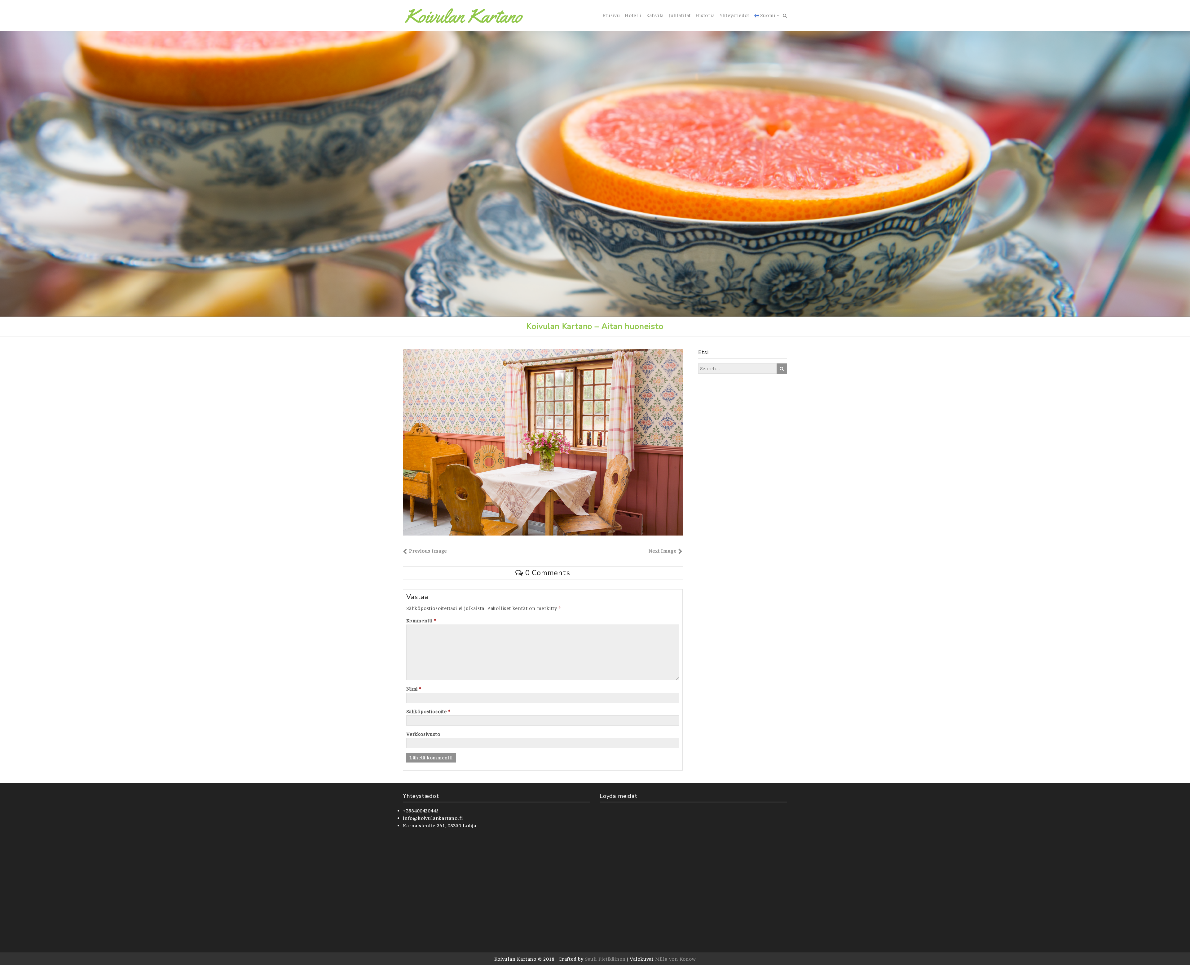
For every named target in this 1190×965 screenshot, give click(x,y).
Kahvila (655, 15)
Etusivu (611, 15)
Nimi (413, 689)
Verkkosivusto (423, 734)
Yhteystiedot (735, 15)
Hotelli (633, 15)
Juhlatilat (679, 15)
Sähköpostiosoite (428, 711)
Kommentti (421, 621)
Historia (705, 15)
